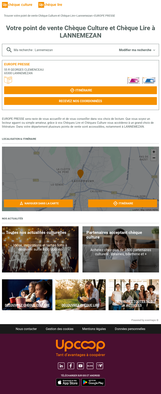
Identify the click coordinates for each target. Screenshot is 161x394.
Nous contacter (26, 329)
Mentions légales (94, 329)
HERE (155, 209)
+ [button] (154, 151)
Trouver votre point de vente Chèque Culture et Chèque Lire (39, 15)
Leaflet (135, 209)
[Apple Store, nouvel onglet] (68, 382)
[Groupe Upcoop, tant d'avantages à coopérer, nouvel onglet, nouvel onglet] (80, 348)
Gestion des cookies (59, 329)
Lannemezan (84, 15)
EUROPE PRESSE (104, 15)
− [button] (154, 157)
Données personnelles (130, 329)
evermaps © (151, 320)
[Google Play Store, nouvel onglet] (93, 382)
